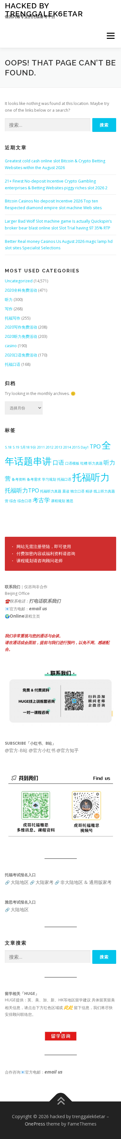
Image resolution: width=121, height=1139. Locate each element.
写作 (9, 309)
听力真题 (95, 463)
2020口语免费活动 (21, 355)
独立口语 (77, 491)
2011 (41, 447)
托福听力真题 (50, 491)
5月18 (25, 447)
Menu (110, 36)
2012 (50, 447)
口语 (58, 462)
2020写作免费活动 (21, 327)
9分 (33, 447)
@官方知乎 (67, 750)
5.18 (8, 447)
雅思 (69, 501)
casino (11, 345)
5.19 (16, 447)
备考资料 (19, 479)
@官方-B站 (16, 750)
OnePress (35, 1124)
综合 (12, 501)
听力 (9, 299)
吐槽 (83, 463)
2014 (67, 447)
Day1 (85, 447)
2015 (76, 447)
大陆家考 (44, 882)
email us (38, 608)
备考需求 (34, 479)
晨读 (65, 491)
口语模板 (72, 463)
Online (17, 616)
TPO (95, 446)
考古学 (41, 500)
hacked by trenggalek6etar (44, 9)
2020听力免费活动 (21, 336)
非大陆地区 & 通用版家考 (86, 882)
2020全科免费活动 (21, 290)
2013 (58, 447)
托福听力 (91, 477)
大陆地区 (20, 882)
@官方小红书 (41, 750)
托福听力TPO (22, 490)
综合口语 (24, 501)
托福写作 (12, 318)
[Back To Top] (60, 1101)
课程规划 (58, 501)
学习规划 (49, 479)
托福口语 (12, 364)
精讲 (89, 491)
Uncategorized (19, 281)
